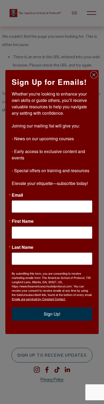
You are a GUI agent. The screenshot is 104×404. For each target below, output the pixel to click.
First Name (23, 221)
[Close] (94, 75)
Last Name (22, 247)
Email (17, 195)
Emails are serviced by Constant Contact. (39, 299)
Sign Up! (52, 314)
